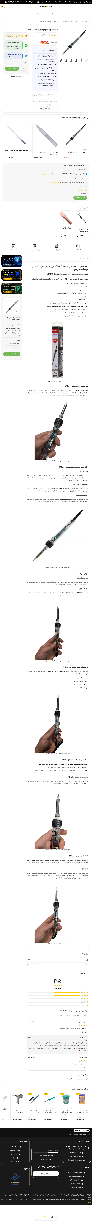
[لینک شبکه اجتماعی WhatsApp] (43, 109)
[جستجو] (3, 6)
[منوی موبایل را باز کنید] (89, 6)
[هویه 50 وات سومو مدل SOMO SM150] (75, 135)
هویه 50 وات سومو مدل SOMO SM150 (77, 153)
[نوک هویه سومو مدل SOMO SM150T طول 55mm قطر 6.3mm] (46, 135)
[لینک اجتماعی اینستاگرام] (49, 109)
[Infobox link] (78, 247)
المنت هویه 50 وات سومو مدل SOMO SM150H (16, 150)
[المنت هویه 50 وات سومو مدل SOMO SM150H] (16, 135)
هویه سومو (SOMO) (14, 333)
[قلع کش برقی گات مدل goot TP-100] (18, 1099)
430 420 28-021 (74, 1156)
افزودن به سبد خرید (12, 68)
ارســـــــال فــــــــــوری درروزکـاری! (13, 36)
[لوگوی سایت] (46, 6)
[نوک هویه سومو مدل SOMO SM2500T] (66, 218)
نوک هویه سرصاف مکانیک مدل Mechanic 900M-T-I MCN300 (82, 1112)
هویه (7, 331)
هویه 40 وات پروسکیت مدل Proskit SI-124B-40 (50, 1112)
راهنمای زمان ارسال (75, 1180)
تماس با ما (14, 1162)
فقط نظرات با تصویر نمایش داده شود (77, 1016)
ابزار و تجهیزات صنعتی (79, 22)
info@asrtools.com (73, 1160)
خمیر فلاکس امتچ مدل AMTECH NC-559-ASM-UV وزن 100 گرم (66, 1112)
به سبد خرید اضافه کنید (80, 198)
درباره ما (14, 1158)
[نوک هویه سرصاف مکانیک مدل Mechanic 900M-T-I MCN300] (82, 1099)
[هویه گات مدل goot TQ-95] (34, 1099)
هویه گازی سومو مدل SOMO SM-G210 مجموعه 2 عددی (83, 231)
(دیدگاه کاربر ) (44, 35)
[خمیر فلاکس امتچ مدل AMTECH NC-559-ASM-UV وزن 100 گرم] (66, 1099)
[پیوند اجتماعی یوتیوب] (46, 109)
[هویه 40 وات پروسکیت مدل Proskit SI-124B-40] (50, 1099)
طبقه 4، (72, 1149)
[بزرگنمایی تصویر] (85, 54)
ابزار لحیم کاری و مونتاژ (66, 22)
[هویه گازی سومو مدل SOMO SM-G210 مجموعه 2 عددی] (82, 218)
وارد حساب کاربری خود (71, 1079)
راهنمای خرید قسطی (75, 1184)
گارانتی (25, 63)
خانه (87, 22)
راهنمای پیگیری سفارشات (75, 1176)
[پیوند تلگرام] (41, 109)
